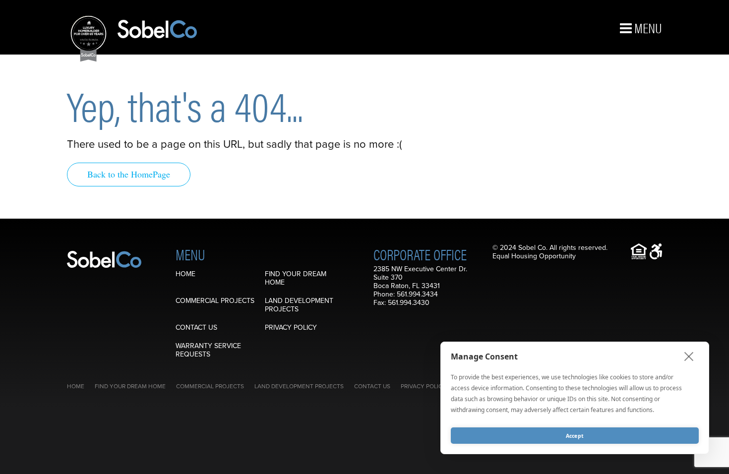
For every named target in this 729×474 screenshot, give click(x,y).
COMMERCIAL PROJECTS (215, 300)
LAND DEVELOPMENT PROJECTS (299, 304)
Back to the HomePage (128, 174)
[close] (689, 356)
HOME (185, 274)
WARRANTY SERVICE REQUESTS (208, 350)
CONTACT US (196, 327)
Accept (575, 435)
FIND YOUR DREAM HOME (295, 278)
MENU (647, 27)
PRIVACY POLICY (291, 327)
